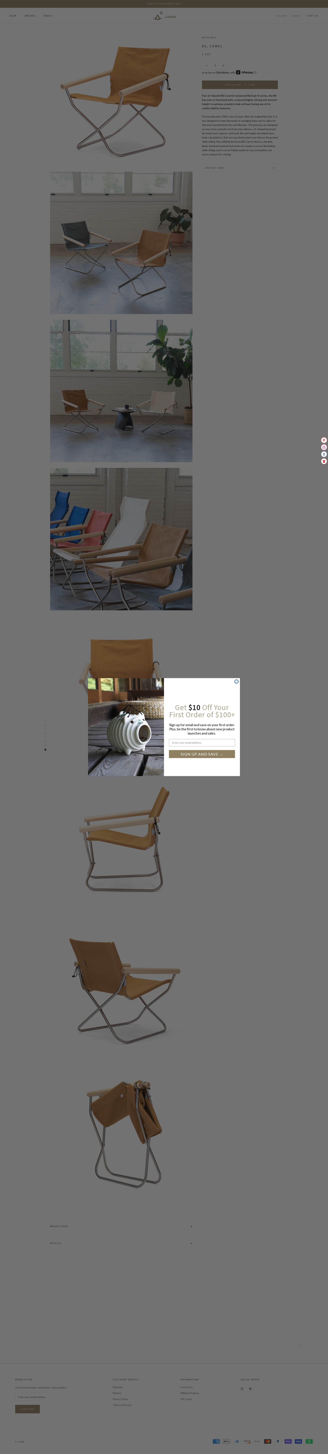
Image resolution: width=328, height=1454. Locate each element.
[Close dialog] (236, 681)
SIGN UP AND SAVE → (202, 754)
